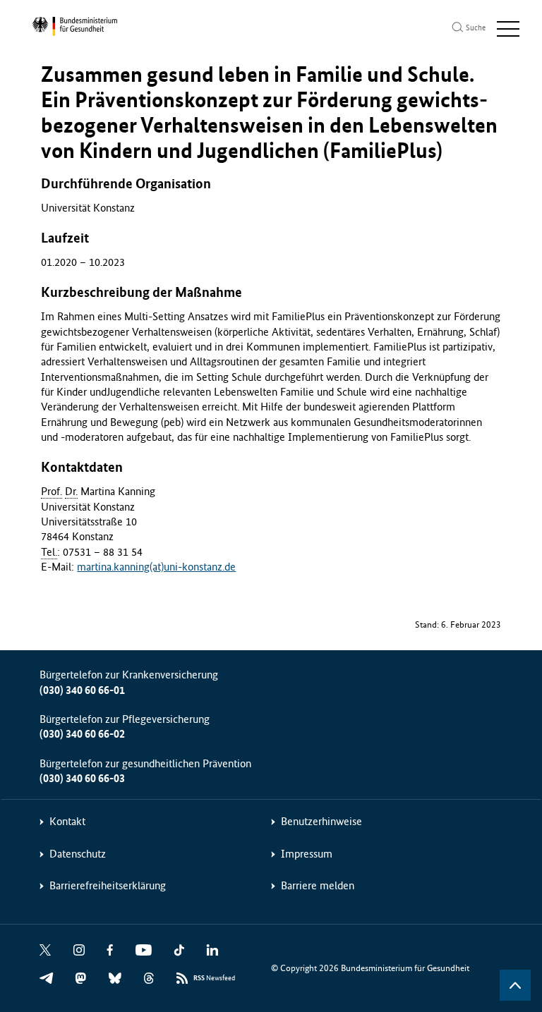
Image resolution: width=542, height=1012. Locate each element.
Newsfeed (214, 978)
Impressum (306, 853)
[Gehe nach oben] (515, 985)
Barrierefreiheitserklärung (107, 885)
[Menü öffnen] (508, 29)
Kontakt (67, 821)
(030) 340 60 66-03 (82, 778)
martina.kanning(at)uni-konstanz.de (156, 566)
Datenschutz (77, 853)
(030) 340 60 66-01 (82, 690)
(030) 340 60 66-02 (82, 733)
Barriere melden (317, 885)
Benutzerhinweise (321, 821)
